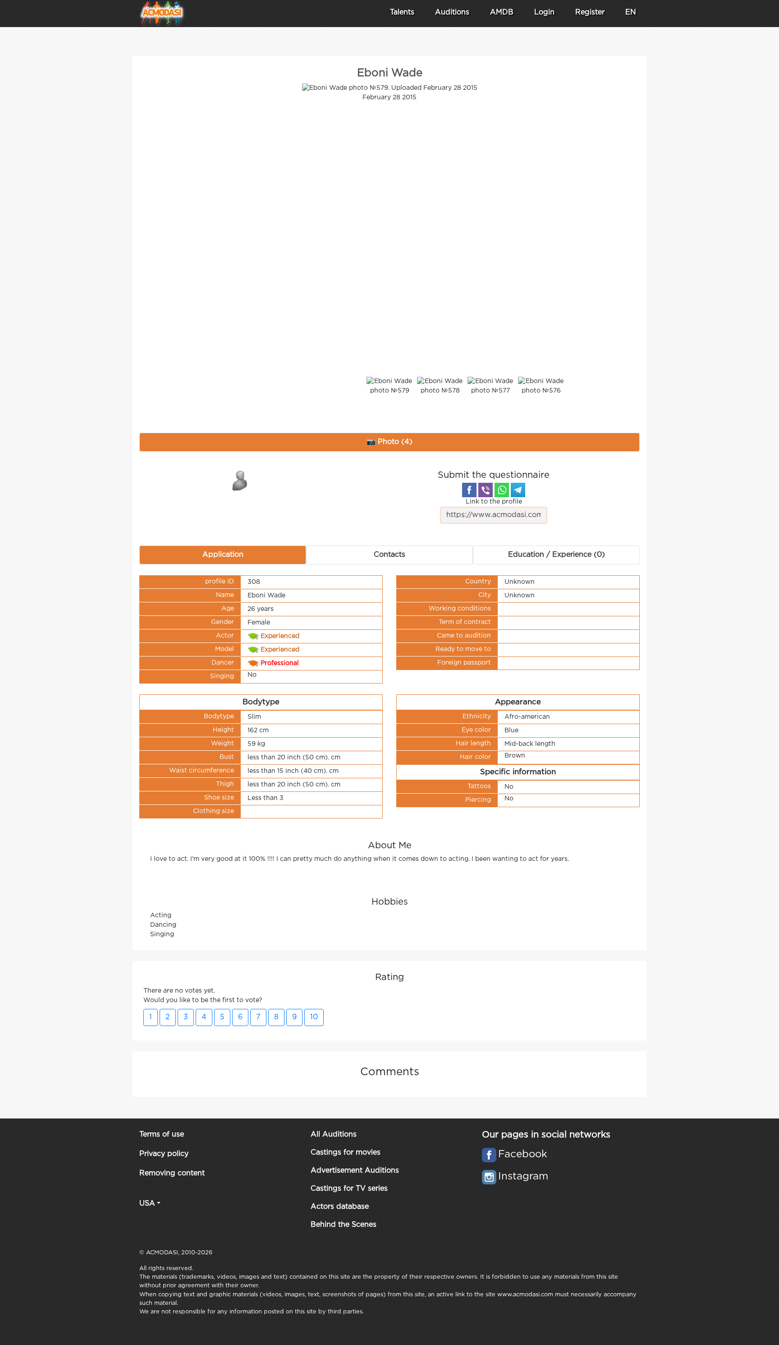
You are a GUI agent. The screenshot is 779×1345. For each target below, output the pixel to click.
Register (590, 12)
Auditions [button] (452, 12)
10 (314, 1017)
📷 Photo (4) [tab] (389, 442)
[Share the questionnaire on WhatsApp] (502, 490)
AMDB (501, 12)
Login (544, 12)
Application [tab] (222, 554)
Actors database (340, 1206)
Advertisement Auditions (355, 1170)
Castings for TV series (349, 1188)
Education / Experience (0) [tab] (556, 554)
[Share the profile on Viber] (485, 490)
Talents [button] (402, 12)
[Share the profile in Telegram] (518, 490)
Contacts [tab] (389, 554)
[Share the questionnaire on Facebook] (469, 490)
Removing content (172, 1173)
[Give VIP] (240, 480)
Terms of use (161, 1134)
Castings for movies (345, 1152)
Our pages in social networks (546, 1135)
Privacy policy (163, 1154)
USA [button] (147, 1203)
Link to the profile (494, 501)
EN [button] (630, 12)
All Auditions (334, 1134)
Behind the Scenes (343, 1224)
